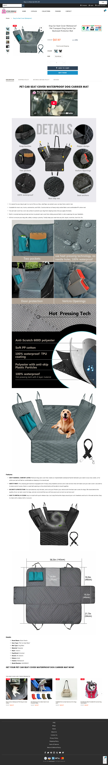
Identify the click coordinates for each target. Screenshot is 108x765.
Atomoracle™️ (52, 761)
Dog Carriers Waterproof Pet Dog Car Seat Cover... (16, 702)
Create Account (101, 5)
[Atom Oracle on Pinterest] (51, 753)
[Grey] (56, 51)
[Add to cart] (25, 693)
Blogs (54, 726)
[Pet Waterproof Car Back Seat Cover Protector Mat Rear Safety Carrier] (41, 689)
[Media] (41, 30)
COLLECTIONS (46, 11)
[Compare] (41, 27)
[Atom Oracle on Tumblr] (57, 753)
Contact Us (54, 735)
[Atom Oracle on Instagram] (54, 753)
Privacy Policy (54, 738)
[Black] (60, 51)
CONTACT (68, 11)
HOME (24, 11)
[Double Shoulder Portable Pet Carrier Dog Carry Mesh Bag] (91, 689)
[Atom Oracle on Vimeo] (63, 753)
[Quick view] (25, 687)
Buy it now (63, 73)
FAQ (54, 723)
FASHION (58, 11)
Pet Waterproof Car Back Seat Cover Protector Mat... (40, 702)
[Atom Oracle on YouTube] (60, 753)
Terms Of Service (54, 744)
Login (91, 5)
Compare (84, 5)
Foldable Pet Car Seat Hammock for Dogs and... (66, 702)
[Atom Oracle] (9, 10)
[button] (15, 41)
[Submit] (23, 5)
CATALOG (34, 11)
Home (54, 729)
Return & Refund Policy (54, 747)
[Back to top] (105, 762)
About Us (54, 732)
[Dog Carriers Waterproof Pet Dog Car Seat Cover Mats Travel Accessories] (16, 689)
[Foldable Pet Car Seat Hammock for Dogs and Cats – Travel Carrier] (66, 689)
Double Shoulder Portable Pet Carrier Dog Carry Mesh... (91, 702)
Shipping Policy (54, 741)
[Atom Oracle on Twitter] (48, 753)
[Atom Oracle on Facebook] (45, 753)
